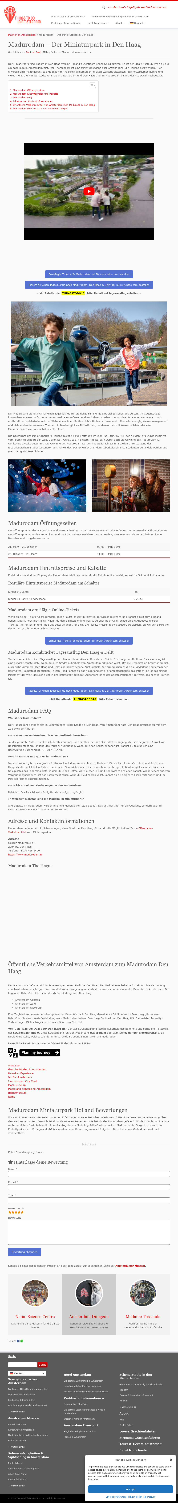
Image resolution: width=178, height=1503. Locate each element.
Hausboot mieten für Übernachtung (82, 1386)
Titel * (12, 1195)
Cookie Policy (126, 1425)
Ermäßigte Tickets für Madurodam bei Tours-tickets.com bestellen (89, 274)
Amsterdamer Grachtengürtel (23, 1468)
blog (121, 1419)
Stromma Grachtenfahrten (139, 1437)
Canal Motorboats (133, 1450)
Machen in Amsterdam (22, 34)
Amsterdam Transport (81, 1425)
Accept (130, 1489)
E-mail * (13, 1182)
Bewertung (14, 1217)
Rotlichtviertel (15, 1463)
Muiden (123, 1400)
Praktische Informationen (65, 23)
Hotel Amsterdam (97, 23)
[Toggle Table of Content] (91, 85)
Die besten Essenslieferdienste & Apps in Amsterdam (85, 1411)
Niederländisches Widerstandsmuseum (28, 1435)
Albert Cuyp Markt (17, 1474)
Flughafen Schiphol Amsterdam (80, 1431)
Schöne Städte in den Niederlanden (135, 1376)
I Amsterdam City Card (22, 1081)
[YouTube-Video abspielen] (89, 191)
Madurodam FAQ (22, 97)
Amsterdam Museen (23, 1418)
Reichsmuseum (17, 1092)
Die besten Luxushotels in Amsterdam (83, 1381)
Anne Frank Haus (17, 1424)
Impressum (149, 1497)
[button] (171, 1459)
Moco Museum (17, 1084)
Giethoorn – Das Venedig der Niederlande (140, 1384)
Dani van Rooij (34, 52)
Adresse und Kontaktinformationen (33, 101)
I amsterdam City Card (75, 1404)
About (118, 23)
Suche (42, 1364)
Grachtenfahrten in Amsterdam (27, 1069)
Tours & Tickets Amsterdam (141, 1444)
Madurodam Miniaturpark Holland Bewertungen (40, 108)
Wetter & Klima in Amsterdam (79, 1418)
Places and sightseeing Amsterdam (29, 1088)
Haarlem (123, 1390)
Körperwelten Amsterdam (21, 1429)
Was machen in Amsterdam (67, 16)
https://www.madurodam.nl (25, 854)
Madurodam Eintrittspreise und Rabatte (35, 93)
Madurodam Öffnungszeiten (28, 90)
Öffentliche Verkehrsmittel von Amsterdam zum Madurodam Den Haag (54, 104)
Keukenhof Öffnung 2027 (21, 1400)
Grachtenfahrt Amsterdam (21, 1394)
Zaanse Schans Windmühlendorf (136, 1395)
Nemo (11, 1096)
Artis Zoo (14, 1065)
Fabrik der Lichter (17, 1440)
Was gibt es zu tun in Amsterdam (24, 1381)
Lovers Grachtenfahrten (137, 1431)
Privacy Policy (135, 1497)
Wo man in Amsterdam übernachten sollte (86, 1391)
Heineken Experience (21, 1073)
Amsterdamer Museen (130, 1265)
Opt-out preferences (116, 1497)
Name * (13, 1169)
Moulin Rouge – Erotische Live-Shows (27, 1405)
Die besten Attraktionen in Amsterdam (28, 1389)
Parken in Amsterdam (75, 1437)
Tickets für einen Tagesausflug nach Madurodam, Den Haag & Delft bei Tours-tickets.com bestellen (89, 284)
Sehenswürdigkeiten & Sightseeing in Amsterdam (120, 16)
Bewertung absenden (24, 1251)
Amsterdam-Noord (17, 1479)
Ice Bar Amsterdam (20, 1077)
